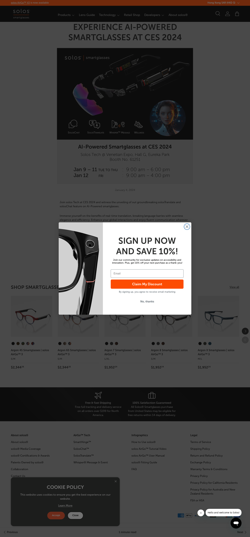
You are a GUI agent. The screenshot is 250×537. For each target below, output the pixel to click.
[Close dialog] (187, 227)
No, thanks (147, 301)
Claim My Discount (147, 284)
